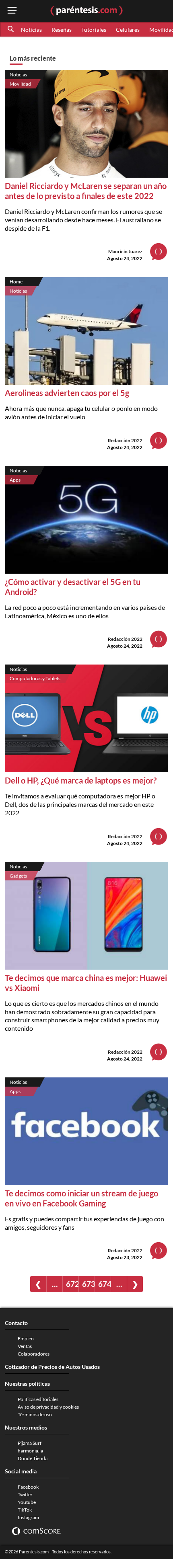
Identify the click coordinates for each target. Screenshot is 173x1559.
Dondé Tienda (32, 1458)
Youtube (27, 1502)
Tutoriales (93, 29)
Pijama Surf (29, 1443)
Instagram (28, 1517)
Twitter (25, 1494)
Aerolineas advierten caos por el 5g (67, 393)
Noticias (31, 29)
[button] (11, 29)
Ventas (25, 1346)
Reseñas (61, 29)
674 (104, 1283)
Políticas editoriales (38, 1399)
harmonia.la (30, 1451)
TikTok (25, 1510)
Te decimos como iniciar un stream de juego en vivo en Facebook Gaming (81, 1198)
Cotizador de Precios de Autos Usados (52, 1366)
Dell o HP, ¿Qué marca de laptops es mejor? (81, 780)
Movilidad (20, 84)
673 (88, 1283)
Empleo (26, 1338)
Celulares (128, 29)
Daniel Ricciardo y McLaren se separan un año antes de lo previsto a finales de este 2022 (86, 191)
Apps (15, 480)
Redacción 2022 (125, 440)
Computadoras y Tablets (35, 678)
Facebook (28, 1487)
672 (72, 1283)
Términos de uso (35, 1414)
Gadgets (18, 876)
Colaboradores (33, 1354)
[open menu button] (12, 11)
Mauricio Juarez (125, 251)
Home (16, 282)
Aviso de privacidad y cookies (48, 1407)
